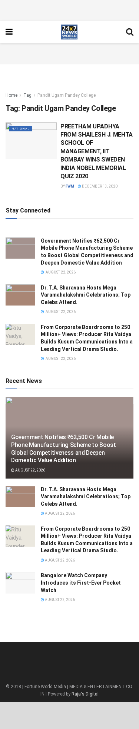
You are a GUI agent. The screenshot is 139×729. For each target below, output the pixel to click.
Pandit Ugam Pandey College (66, 95)
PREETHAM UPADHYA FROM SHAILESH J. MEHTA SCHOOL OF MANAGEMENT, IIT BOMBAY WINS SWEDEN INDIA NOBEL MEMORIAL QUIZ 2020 (96, 151)
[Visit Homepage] (69, 32)
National (20, 128)
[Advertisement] (69, 9)
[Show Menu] (9, 32)
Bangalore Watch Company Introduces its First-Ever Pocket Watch (81, 582)
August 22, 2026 (29, 470)
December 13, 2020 (99, 186)
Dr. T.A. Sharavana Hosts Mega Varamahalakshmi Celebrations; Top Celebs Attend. (85, 295)
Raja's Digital (85, 694)
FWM (70, 186)
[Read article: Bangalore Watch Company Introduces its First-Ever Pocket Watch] (20, 582)
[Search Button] (129, 32)
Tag (27, 95)
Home (11, 95)
